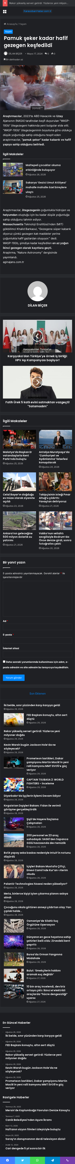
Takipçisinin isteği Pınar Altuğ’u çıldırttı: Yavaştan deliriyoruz (54, 498)
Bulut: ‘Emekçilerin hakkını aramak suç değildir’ (44, 972)
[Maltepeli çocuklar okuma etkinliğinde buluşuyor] (13, 169)
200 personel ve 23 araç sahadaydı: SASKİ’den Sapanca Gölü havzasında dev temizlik (47, 839)
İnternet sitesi (11, 648)
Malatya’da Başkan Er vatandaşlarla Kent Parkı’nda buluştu (17, 455)
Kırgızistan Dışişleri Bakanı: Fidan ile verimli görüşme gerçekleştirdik (32, 807)
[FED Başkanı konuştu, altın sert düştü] (14, 720)
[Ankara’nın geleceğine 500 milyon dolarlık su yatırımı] (19, 520)
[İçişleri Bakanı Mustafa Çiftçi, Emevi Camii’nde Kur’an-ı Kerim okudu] (14, 871)
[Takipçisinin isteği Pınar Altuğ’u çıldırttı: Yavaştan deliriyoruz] (55, 481)
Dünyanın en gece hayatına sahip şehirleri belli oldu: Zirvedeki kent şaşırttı (49, 940)
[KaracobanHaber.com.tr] (37, 11)
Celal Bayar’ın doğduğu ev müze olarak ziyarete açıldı (19, 498)
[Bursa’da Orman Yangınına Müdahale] (14, 959)
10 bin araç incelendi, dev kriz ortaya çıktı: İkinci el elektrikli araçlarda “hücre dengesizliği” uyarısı (47, 992)
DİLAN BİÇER (15, 53)
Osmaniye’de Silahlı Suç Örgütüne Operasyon (42, 922)
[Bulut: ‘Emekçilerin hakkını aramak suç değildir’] (14, 975)
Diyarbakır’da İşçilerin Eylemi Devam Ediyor (32, 796)
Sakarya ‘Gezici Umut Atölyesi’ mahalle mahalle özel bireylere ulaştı (46, 187)
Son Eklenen (37, 693)
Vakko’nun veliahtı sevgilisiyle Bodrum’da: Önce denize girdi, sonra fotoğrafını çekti (55, 539)
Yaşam (22, 24)
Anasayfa (11, 24)
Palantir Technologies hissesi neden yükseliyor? (35, 884)
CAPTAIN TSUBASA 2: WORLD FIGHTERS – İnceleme (45, 781)
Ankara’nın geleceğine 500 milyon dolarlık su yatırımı (18, 537)
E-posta (8, 634)
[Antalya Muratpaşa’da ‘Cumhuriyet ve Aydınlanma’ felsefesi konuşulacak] (55, 439)
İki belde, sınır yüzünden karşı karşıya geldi (32, 705)
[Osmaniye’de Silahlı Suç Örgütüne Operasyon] (14, 926)
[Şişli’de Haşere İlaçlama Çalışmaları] (14, 824)
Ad (5, 621)
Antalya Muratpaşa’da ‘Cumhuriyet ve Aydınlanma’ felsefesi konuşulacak (54, 457)
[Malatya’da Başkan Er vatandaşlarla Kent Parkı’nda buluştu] (19, 439)
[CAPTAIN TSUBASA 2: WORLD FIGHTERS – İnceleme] (14, 784)
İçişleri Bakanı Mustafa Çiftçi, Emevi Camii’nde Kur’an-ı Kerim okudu (47, 870)
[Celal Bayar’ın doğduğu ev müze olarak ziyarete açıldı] (19, 481)
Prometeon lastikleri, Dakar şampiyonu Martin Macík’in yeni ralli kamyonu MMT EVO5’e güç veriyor (48, 764)
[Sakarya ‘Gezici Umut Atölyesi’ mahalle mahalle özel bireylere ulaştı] (13, 187)
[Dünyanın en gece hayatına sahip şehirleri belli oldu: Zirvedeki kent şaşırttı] (14, 942)
